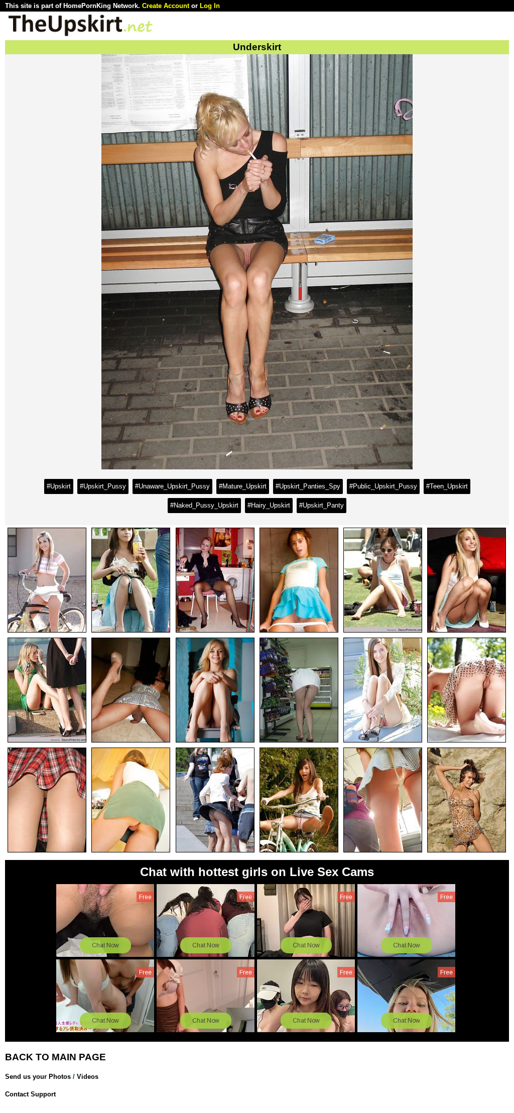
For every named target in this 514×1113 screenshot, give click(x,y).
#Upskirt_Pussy (103, 486)
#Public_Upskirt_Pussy (383, 486)
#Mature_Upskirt (243, 486)
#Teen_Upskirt (447, 486)
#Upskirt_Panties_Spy (308, 486)
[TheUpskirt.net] (80, 35)
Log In (210, 6)
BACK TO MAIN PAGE (55, 1057)
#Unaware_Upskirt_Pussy (172, 486)
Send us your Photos (38, 1076)
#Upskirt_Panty (321, 505)
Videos (87, 1076)
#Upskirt (59, 486)
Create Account (165, 6)
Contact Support (30, 1094)
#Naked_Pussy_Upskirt (204, 505)
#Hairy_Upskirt (268, 505)
